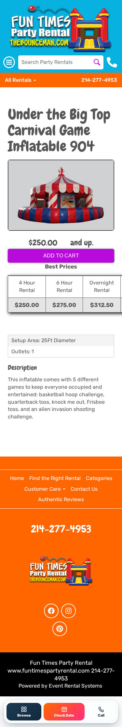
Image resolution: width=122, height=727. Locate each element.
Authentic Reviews (61, 499)
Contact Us (84, 489)
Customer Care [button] (43, 489)
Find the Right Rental (55, 478)
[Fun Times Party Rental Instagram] (68, 610)
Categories (99, 478)
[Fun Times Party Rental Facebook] (51, 610)
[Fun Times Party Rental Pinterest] (59, 628)
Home (17, 478)
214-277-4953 (99, 80)
